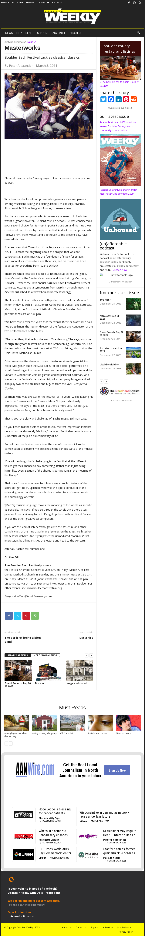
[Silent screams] (128, 723)
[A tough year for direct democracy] (16, 723)
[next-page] (91, 655)
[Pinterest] (26, 616)
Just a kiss (86, 637)
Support (31, 2)
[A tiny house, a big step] (44, 723)
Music (31, 42)
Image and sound (76, 683)
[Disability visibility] (133, 368)
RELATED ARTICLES (18, 655)
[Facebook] (128, 3)
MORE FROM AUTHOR (45, 655)
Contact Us (81, 927)
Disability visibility (109, 364)
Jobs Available (124, 927)
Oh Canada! (66, 733)
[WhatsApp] (35, 616)
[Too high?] (133, 304)
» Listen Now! (120, 270)
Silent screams (123, 733)
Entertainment (15, 42)
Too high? (105, 299)
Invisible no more (97, 733)
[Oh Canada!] (72, 723)
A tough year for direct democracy (16, 735)
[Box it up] (48, 670)
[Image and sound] (79, 670)
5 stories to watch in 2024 (111, 350)
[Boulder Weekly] (72, 16)
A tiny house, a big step (44, 733)
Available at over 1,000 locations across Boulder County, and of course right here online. (118, 126)
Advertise (44, 2)
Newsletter (7, 2)
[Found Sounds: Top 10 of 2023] (18, 670)
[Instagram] (134, 3)
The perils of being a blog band (23, 639)
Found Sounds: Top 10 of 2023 (18, 684)
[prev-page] (87, 655)
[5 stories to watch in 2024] (133, 352)
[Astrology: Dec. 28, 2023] (133, 320)
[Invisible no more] (100, 723)
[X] (140, 3)
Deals (20, 2)
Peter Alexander (21, 65)
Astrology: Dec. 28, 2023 (110, 317)
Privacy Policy (126, 931)
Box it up (40, 683)
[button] (138, 32)
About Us (57, 2)
